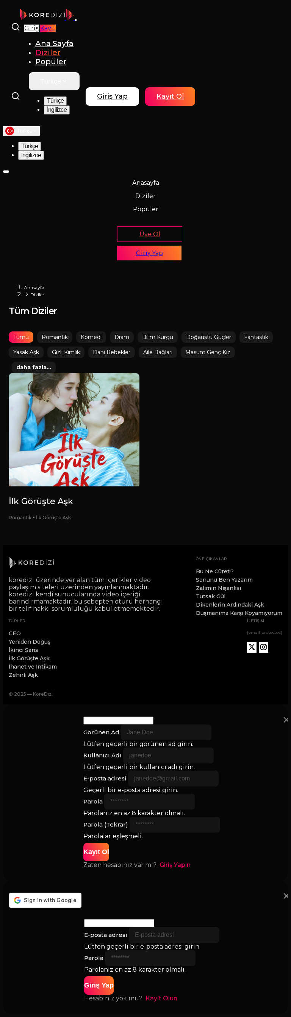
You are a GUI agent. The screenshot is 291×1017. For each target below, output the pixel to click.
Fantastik (256, 337)
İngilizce (57, 110)
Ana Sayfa (54, 43)
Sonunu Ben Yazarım (224, 579)
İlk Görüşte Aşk (29, 658)
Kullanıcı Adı (102, 755)
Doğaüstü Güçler (208, 337)
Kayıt (48, 28)
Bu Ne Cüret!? (215, 571)
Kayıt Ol (170, 96)
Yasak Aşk (26, 352)
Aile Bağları (157, 352)
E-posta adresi (105, 778)
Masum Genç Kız (207, 352)
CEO (15, 633)
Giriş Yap (112, 96)
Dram (121, 337)
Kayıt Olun (161, 998)
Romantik (55, 337)
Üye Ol (149, 234)
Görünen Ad (101, 732)
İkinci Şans (23, 650)
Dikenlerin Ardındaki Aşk (230, 604)
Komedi (91, 337)
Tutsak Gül (210, 596)
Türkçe (50, 81)
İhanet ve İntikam (33, 666)
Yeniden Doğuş (29, 641)
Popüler (50, 61)
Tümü (21, 337)
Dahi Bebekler (111, 352)
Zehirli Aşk (23, 675)
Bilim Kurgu (157, 337)
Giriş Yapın (175, 864)
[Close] (6, 171)
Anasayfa (145, 182)
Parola (93, 801)
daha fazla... (33, 367)
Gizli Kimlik (66, 352)
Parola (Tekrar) (105, 824)
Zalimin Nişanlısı (218, 588)
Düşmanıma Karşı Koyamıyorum (239, 613)
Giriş (31, 28)
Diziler (47, 52)
